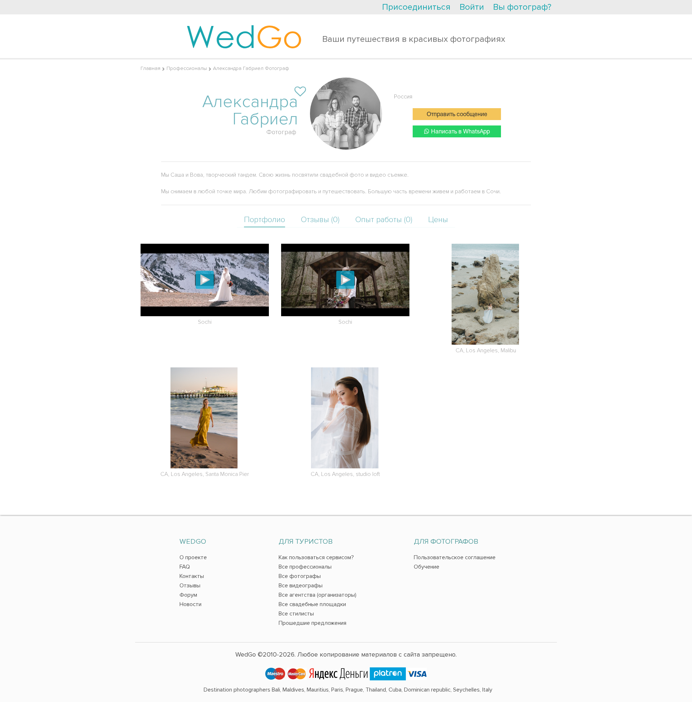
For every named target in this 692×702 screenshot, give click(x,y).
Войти (472, 7)
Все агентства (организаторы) (317, 595)
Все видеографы (301, 585)
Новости (190, 604)
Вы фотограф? (522, 7)
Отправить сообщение (457, 114)
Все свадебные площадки (312, 604)
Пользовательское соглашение (455, 557)
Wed (244, 36)
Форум (188, 595)
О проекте (193, 557)
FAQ (184, 566)
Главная (150, 68)
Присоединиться (416, 7)
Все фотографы (300, 576)
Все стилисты (296, 613)
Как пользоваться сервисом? (316, 557)
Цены (438, 220)
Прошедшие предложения (312, 623)
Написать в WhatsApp (460, 131)
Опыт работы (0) (383, 220)
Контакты (191, 576)
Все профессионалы (305, 566)
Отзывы (189, 585)
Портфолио (264, 220)
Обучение (426, 566)
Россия (403, 96)
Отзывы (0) (320, 220)
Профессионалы (187, 68)
